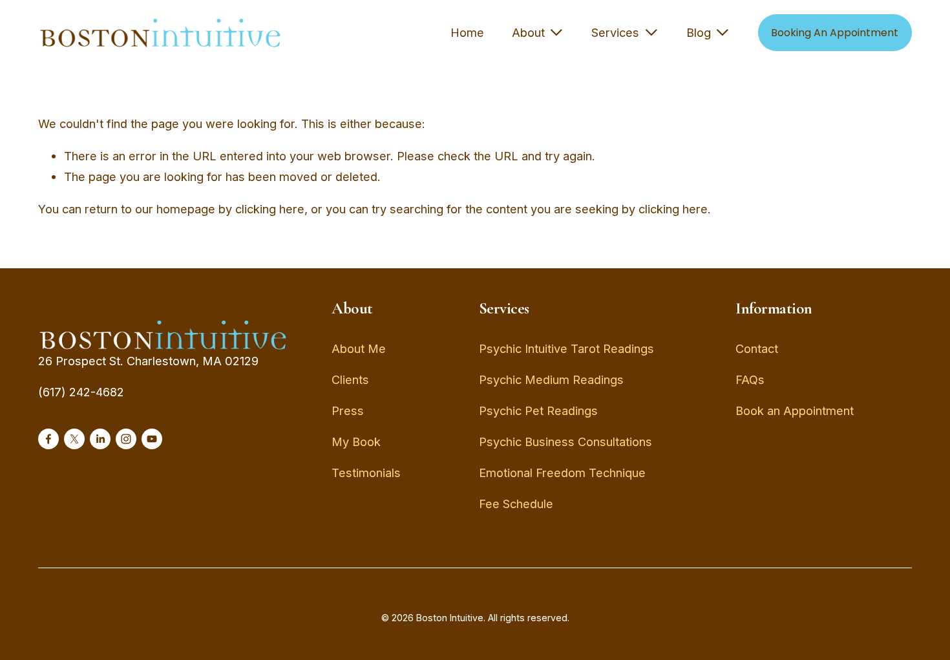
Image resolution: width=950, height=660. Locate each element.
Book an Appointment (794, 410)
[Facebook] (48, 439)
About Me (359, 348)
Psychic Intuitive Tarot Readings (566, 348)
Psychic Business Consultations (565, 441)
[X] (74, 439)
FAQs (750, 379)
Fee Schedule (516, 503)
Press (348, 410)
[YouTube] (152, 439)
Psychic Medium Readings (551, 379)
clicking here (269, 209)
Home (467, 32)
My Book (356, 441)
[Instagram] (126, 439)
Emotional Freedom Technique (562, 472)
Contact (756, 348)
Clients (350, 379)
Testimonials (366, 472)
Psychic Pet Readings (538, 410)
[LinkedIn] (100, 439)
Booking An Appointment (834, 32)
